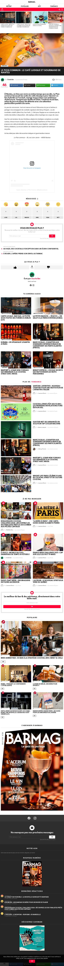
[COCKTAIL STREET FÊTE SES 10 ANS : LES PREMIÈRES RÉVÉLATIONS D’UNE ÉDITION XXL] (16, 411)
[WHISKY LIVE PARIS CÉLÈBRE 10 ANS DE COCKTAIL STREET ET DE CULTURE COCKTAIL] (16, 483)
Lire (3, 661)
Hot (39, 6)
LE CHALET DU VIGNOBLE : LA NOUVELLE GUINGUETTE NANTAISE (27, 897)
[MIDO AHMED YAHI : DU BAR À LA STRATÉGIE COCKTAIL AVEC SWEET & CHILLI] (32, 638)
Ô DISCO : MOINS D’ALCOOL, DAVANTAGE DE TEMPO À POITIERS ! (15, 553)
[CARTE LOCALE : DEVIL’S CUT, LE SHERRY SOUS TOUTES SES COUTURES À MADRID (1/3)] (24, 17)
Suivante (63, 22)
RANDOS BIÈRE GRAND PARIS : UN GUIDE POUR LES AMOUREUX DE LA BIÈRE (46, 711)
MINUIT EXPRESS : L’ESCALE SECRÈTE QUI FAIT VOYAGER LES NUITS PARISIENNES (48, 372)
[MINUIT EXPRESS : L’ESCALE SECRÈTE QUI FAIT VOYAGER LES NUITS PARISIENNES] (48, 360)
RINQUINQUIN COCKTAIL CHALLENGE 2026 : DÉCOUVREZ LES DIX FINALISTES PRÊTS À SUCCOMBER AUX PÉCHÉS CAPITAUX (16, 524)
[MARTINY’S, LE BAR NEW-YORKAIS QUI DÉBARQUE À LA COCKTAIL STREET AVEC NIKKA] (16, 360)
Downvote (48, 267)
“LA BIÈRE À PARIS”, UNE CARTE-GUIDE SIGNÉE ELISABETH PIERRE (46, 522)
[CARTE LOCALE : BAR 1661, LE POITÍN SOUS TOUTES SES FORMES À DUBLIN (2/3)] (8, 17)
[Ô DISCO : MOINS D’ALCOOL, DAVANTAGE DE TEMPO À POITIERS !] (16, 542)
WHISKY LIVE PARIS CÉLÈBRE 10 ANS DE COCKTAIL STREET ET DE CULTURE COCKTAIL (47, 477)
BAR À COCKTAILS (6, 313)
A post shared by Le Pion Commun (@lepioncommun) (32, 190)
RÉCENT (9, 6)
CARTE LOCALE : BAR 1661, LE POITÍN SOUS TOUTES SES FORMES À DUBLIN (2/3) (7, 26)
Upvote (15, 267)
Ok (32, 961)
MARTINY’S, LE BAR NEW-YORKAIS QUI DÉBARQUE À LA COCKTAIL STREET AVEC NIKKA (15, 372)
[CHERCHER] (62, 9)
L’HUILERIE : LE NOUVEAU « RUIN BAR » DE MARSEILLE (23, 914)
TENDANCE (37, 339)
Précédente (1, 22)
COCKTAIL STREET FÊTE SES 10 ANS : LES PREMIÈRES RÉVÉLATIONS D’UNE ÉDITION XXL (47, 406)
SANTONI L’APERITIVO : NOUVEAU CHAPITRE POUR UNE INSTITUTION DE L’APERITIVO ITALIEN (48, 388)
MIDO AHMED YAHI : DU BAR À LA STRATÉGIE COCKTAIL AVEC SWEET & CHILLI (32, 658)
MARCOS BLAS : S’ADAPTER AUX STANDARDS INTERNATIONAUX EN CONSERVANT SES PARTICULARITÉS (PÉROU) (47, 345)
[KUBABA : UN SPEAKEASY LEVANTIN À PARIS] (16, 332)
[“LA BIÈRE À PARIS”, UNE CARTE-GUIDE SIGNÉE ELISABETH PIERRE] (48, 510)
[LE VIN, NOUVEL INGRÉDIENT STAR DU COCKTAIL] (40, 17)
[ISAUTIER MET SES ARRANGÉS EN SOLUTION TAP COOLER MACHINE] (16, 429)
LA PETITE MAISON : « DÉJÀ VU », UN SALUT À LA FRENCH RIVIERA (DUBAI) (47, 317)
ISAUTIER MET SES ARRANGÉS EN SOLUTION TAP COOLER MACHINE (46, 423)
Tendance (54, 6)
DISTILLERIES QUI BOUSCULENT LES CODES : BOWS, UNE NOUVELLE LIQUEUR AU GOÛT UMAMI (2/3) (15, 712)
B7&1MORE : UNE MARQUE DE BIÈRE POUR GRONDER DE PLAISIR (26, 902)
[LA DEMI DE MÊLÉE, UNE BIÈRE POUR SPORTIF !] (48, 673)
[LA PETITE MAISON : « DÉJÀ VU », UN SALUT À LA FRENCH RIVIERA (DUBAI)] (48, 306)
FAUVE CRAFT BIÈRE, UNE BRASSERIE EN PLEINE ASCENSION (15, 581)
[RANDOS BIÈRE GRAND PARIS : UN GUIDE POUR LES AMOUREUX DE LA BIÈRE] (48, 700)
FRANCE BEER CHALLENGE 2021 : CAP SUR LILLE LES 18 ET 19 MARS (48, 553)
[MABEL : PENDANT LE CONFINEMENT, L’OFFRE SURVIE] (16, 673)
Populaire (25, 6)
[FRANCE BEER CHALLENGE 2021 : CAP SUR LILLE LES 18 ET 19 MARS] (48, 542)
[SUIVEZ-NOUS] (59, 9)
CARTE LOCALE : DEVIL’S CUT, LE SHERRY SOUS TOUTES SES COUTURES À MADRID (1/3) (23, 26)
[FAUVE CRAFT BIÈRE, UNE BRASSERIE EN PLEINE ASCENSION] (16, 570)
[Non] (31, 963)
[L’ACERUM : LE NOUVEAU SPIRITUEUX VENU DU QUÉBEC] (48, 570)
